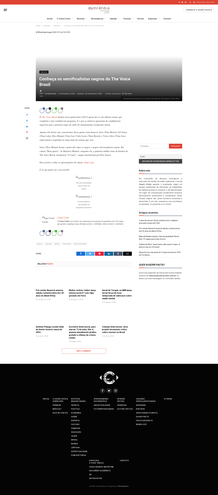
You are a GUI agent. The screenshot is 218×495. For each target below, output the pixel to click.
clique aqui (89, 162)
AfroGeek (141, 405)
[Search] (194, 2)
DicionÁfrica (100, 401)
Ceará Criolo (51, 94)
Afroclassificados (146, 401)
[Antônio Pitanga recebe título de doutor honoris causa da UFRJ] (51, 315)
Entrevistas (95, 478)
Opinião (113, 19)
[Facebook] (27, 114)
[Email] (27, 138)
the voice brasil (80, 244)
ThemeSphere (123, 486)
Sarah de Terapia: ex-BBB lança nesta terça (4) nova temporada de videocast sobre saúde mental (117, 294)
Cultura (75, 424)
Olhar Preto (142, 417)
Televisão (67, 244)
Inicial (49, 19)
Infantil (75, 405)
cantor (39, 244)
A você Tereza (96, 463)
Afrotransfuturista (147, 413)
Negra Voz (141, 424)
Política (75, 409)
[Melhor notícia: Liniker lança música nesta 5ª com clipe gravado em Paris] (84, 278)
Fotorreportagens (104, 409)
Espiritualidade (79, 451)
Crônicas (122, 405)
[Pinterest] (27, 132)
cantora (48, 244)
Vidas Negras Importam (101, 467)
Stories (140, 19)
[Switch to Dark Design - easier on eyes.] (190, 2)
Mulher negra (78, 401)
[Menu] (5, 10)
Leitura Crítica (125, 409)
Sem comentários (114, 94)
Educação (76, 432)
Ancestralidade (102, 405)
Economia (76, 413)
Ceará (74, 436)
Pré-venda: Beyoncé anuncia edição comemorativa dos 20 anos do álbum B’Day (50, 293)
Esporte (75, 421)
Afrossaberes (97, 19)
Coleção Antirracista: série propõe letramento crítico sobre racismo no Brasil (115, 330)
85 (90, 475)
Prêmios (57, 405)
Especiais (152, 19)
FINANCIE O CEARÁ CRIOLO (199, 10)
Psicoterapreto (144, 421)
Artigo (120, 401)
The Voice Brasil (49, 116)
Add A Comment (83, 351)
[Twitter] (27, 120)
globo (57, 244)
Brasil (74, 440)
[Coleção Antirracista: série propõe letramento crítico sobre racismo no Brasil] (117, 315)
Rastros (140, 409)
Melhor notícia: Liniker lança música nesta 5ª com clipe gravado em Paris (82, 293)
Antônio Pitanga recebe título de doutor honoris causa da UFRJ (50, 330)
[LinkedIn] (27, 126)
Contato (167, 19)
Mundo (74, 444)
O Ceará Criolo (63, 19)
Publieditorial (78, 455)
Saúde (74, 417)
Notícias (81, 19)
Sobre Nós (58, 401)
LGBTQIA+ (75, 447)
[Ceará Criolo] (99, 10)
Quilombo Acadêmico (100, 471)
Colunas (127, 19)
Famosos (43, 72)
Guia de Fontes (60, 413)
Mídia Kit (57, 409)
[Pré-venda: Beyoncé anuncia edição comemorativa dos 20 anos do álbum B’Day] (51, 278)
